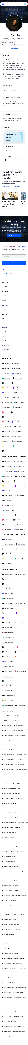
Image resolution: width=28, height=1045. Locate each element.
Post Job (4, 318)
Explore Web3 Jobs (6, 354)
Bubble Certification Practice (8, 340)
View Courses (6, 186)
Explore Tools (5, 331)
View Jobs (4, 300)
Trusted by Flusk (5, 349)
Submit (14, 262)
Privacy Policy (5, 286)
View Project (8, 156)
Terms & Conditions (6, 282)
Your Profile (4, 295)
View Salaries (4, 327)
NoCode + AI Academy (7, 345)
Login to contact (14, 48)
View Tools (4, 309)
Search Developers (6, 323)
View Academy (17, 186)
